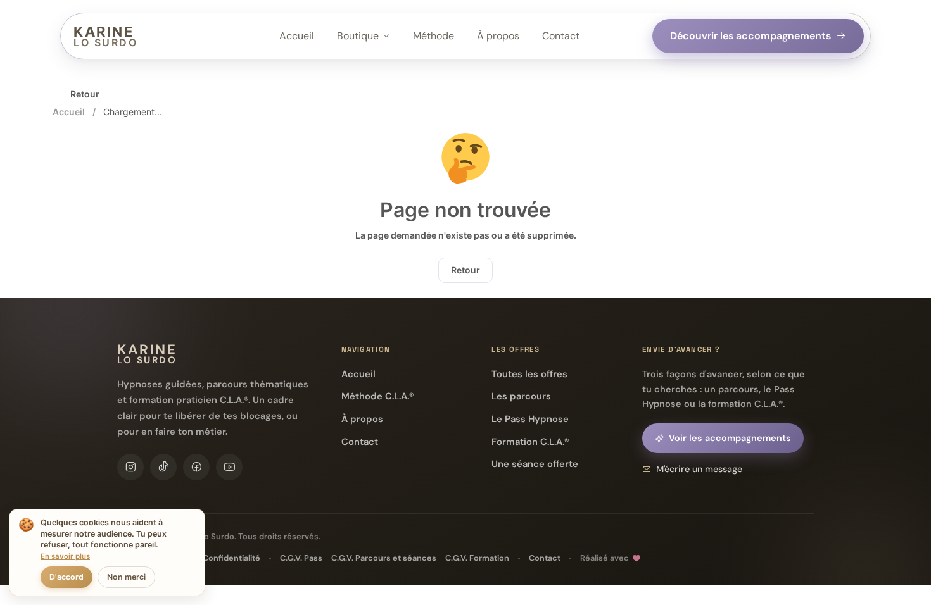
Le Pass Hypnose (530, 419)
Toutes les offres (529, 374)
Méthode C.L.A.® (377, 396)
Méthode (433, 35)
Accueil (296, 35)
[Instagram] (130, 467)
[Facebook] (196, 467)
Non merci (126, 577)
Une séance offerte (534, 464)
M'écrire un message (699, 469)
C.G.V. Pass (301, 557)
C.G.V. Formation (477, 557)
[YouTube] (229, 467)
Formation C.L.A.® (530, 441)
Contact (561, 35)
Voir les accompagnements (730, 438)
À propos (498, 35)
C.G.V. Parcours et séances (383, 557)
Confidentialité (231, 557)
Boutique (358, 35)
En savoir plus (65, 556)
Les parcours (521, 396)
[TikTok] (163, 467)
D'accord (66, 577)
